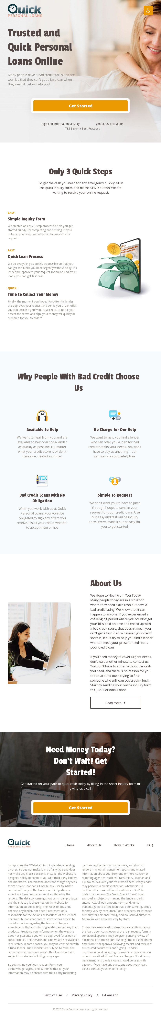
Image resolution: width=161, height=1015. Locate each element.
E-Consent (110, 995)
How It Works (124, 845)
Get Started (80, 105)
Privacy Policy (82, 995)
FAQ (150, 845)
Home (70, 845)
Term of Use (52, 995)
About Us (94, 845)
